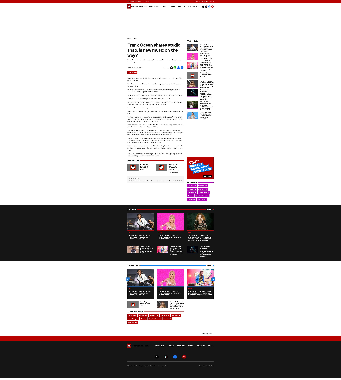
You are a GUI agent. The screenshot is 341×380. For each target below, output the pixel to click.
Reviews (163, 6)
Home (129, 38)
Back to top (207, 334)
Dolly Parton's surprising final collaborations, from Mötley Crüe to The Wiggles (206, 57)
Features (171, 6)
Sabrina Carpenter (202, 196)
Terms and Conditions (163, 365)
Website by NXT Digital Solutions (206, 365)
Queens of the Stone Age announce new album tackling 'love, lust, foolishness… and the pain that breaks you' (207, 94)
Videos (195, 6)
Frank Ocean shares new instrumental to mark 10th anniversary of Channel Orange (174, 168)
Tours (179, 6)
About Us (141, 365)
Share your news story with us (204, 1)
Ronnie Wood (202, 189)
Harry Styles (202, 186)
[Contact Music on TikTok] (206, 6)
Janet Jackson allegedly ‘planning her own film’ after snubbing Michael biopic (146, 250)
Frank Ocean (132, 73)
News (135, 38)
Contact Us (146, 365)
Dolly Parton (192, 189)
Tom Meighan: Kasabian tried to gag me (206, 74)
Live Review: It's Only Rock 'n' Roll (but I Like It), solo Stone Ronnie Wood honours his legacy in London (206, 66)
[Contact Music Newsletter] (212, 6)
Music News (154, 6)
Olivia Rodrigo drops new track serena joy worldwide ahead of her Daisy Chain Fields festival (206, 106)
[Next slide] (213, 279)
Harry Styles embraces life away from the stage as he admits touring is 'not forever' (206, 48)
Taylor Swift (192, 186)
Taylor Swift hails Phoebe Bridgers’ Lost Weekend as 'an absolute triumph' (206, 116)
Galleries (187, 6)
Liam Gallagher (204, 192)
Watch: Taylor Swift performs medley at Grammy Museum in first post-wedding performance (207, 84)
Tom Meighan (192, 192)
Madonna (191, 196)
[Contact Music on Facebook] (209, 6)
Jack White (191, 199)
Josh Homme (201, 199)
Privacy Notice (153, 365)
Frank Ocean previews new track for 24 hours (145, 167)
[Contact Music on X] (203, 6)
